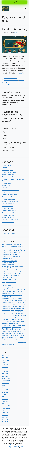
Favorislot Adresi (6, 165)
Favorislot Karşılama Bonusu (9, 194)
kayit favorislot (19, 338)
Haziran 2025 (5, 360)
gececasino (20, 446)
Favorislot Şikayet (15, 331)
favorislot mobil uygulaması (6, 302)
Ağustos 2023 (6, 406)
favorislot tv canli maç (13, 317)
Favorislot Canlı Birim (7, 208)
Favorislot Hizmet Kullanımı (9, 213)
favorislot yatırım (16, 323)
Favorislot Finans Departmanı (10, 201)
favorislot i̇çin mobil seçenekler (7, 295)
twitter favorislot (20, 339)
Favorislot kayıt (17, 295)
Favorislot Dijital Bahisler (8, 199)
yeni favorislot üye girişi (22, 342)
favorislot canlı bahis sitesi (8, 266)
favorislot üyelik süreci (6, 331)
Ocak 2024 (5, 394)
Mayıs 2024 (5, 385)
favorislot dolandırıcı (5, 271)
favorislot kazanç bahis (18, 296)
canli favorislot (6, 246)
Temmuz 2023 (6, 408)
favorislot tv (4, 317)
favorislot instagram (17, 293)
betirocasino (12, 444)
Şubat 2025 (5, 364)
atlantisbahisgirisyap (14, 447)
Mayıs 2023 (5, 412)
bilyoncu (6, 444)
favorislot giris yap (7, 277)
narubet (18, 444)
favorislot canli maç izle (8, 262)
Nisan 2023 (5, 415)
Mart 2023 (5, 417)
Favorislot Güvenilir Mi (20, 289)
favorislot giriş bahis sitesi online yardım (9, 282)
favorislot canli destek (9, 261)
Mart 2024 (5, 390)
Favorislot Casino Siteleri (8, 177)
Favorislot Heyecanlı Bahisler (10, 219)
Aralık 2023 (5, 396)
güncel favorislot (7, 338)
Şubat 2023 (5, 419)
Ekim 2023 (5, 401)
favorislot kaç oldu (7, 298)
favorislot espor (12, 271)
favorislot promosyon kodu (8, 310)
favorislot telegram (19, 316)
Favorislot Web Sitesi (8, 321)
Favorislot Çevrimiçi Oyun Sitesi (10, 190)
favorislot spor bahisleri (17, 313)
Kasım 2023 (5, 399)
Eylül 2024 (5, 376)
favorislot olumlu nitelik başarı (21, 304)
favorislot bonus (16, 256)
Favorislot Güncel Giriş (14, 29)
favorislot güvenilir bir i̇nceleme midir (8, 289)
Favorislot (4, 187)
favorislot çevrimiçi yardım (16, 327)
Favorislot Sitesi (17, 312)
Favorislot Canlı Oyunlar (21, 268)
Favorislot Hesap (6, 192)
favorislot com (20, 270)
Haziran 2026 (5, 355)
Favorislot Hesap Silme (8, 185)
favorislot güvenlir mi (8, 291)
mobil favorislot (5, 339)
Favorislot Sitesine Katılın (9, 172)
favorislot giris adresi (15, 273)
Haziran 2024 (5, 383)
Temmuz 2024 (6, 380)
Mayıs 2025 (5, 362)
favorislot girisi (6, 275)
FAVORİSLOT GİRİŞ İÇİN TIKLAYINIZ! (14, 2)
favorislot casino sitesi (9, 270)
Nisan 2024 (5, 387)
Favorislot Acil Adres (7, 206)
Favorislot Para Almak (8, 222)
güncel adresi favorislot (17, 335)
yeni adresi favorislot (9, 342)
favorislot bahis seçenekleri (15, 252)
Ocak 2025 (5, 367)
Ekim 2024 (5, 374)
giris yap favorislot (5, 335)
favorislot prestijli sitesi (6, 308)
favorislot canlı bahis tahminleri (20, 266)
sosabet (22, 444)
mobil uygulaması (13, 339)
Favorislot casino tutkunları (11, 80)
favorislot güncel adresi (8, 288)
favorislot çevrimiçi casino (6, 327)
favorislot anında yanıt (6, 250)
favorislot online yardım (6, 306)
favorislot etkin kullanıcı (20, 271)
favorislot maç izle (8, 300)
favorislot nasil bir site (8, 304)
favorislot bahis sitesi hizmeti (7, 256)
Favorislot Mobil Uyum (8, 174)
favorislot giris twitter (15, 275)
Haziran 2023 (5, 410)
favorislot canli (7, 259)
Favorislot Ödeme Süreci (8, 215)
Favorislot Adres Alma (8, 217)
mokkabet (14, 446)
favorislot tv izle (6, 319)
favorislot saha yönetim (19, 310)
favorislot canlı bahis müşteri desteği (8, 264)
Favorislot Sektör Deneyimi (9, 210)
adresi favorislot (6, 244)
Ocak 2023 (5, 422)
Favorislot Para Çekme (18, 306)
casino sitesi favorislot (17, 246)
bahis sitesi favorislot (16, 244)
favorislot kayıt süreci (7, 296)
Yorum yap (7, 84)
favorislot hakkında (18, 291)
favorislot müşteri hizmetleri (18, 302)
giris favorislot (19, 333)
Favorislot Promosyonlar (10, 78)
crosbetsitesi (8, 446)
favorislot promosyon (17, 308)
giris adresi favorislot (7, 333)
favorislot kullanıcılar (17, 298)
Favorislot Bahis (17, 250)
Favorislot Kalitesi (7, 183)
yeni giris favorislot (8, 344)
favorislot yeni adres (8, 325)
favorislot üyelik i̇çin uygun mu (20, 329)
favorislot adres (5, 248)
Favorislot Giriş (6, 167)
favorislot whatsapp (7, 323)
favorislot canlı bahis (18, 262)
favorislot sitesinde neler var (7, 313)
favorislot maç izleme (20, 300)
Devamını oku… (21, 73)
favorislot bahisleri (5, 252)
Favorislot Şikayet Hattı (8, 203)
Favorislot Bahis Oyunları (8, 197)
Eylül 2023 (5, 403)
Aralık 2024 (5, 369)
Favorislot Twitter (16, 319)
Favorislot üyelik (8, 329)
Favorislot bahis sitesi (10, 255)
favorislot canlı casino (8, 268)
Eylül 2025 (5, 358)
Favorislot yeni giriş (21, 325)
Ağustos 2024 (6, 378)
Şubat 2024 (5, 392)
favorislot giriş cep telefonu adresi (8, 283)
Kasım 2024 (5, 371)
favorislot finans (5, 273)
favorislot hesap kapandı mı (7, 293)
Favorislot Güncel (9, 286)
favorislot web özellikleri (19, 321)
